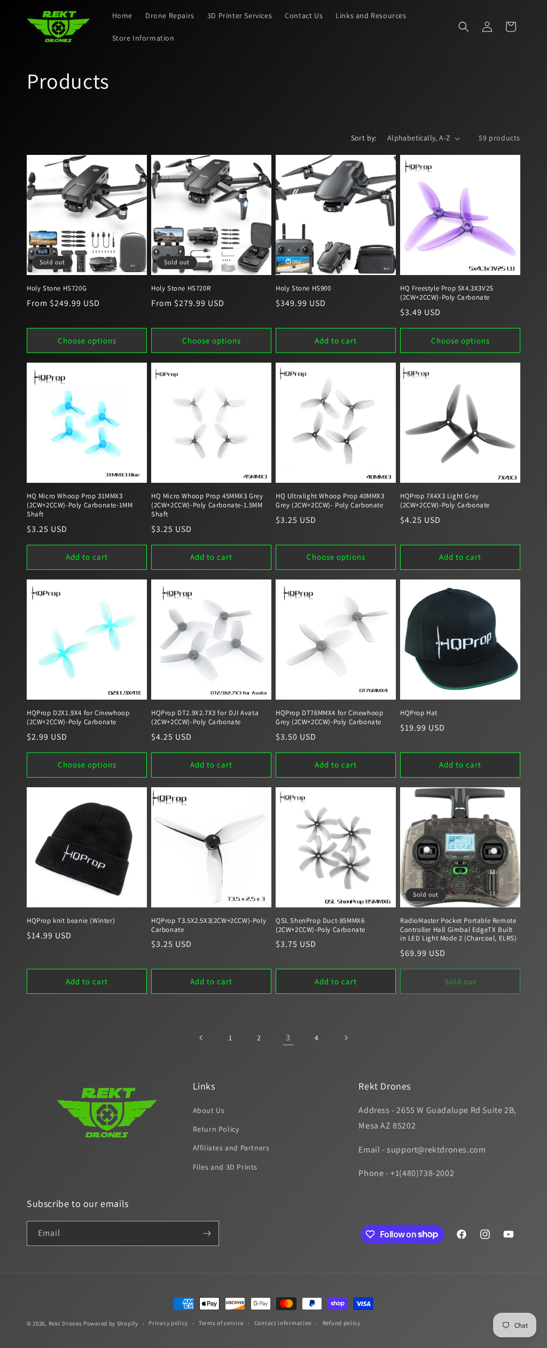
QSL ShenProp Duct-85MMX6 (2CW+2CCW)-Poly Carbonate (320, 925)
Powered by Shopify (110, 1323)
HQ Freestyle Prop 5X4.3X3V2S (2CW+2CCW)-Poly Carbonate (447, 293)
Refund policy (342, 1323)
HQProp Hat (418, 713)
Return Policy (216, 1129)
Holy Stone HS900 (303, 288)
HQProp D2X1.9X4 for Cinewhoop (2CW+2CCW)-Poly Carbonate (78, 717)
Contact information (283, 1323)
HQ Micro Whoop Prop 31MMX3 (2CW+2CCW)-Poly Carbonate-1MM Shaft (79, 505)
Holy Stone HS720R (180, 288)
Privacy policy (168, 1323)
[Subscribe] (206, 1233)
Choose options (87, 340)
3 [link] (288, 1037)
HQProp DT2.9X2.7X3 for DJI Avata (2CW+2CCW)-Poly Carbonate (205, 717)
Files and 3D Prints (225, 1167)
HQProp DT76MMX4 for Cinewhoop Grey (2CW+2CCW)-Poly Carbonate (329, 717)
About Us (209, 1110)
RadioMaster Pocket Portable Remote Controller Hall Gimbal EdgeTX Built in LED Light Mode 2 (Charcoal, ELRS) (458, 929)
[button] (463, 26)
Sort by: (364, 138)
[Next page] (345, 1037)
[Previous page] (201, 1037)
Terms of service (221, 1323)
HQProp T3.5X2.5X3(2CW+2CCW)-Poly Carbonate (208, 925)
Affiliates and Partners (231, 1148)
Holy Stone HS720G (57, 288)
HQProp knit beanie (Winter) (71, 920)
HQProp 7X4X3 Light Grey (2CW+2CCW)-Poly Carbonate (445, 501)
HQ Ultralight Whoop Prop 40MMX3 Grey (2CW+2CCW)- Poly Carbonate (330, 501)
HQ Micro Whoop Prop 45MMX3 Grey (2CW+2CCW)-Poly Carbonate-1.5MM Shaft (207, 505)
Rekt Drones (65, 1323)
